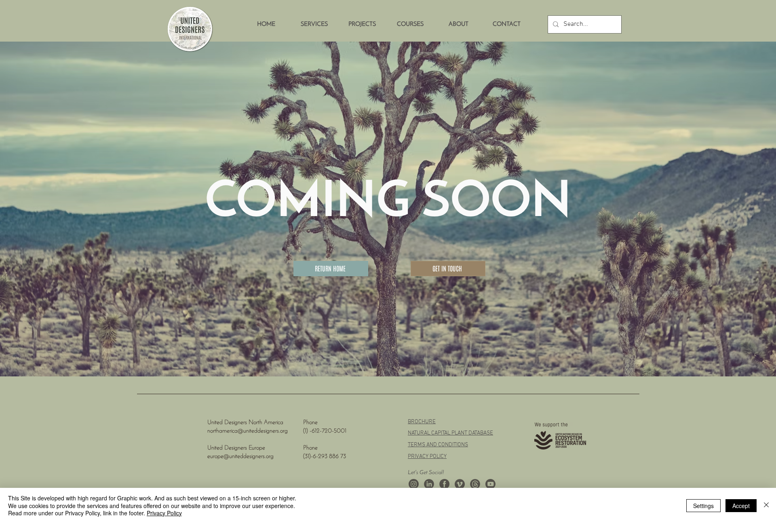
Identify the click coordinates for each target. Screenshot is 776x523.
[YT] (490, 484)
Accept (741, 506)
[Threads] (475, 484)
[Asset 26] (414, 484)
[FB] (444, 484)
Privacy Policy (164, 513)
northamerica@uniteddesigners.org (247, 431)
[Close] (766, 505)
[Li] (429, 484)
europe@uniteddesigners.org (240, 457)
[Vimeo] (460, 484)
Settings (703, 506)
